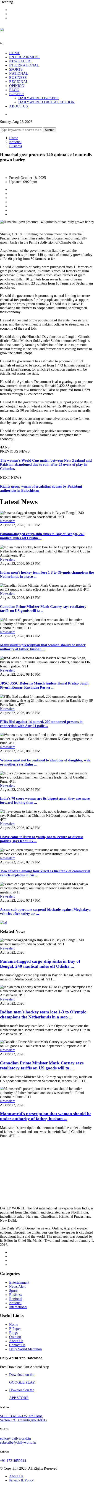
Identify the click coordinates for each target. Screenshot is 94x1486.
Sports (13, 1291)
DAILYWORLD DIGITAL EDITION (46, 102)
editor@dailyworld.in (15, 1438)
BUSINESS (18, 77)
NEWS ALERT (20, 61)
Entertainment (19, 1282)
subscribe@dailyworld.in (18, 1442)
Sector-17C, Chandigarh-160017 (23, 1420)
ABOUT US (18, 106)
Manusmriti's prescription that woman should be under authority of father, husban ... (43, 647)
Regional (15, 1299)
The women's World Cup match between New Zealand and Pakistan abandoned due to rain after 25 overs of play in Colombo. (46, 464)
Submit (49, 130)
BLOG (14, 90)
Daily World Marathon (25, 1349)
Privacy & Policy (21, 1480)
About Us (16, 1341)
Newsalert (7, 521)
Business (15, 146)
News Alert (17, 1286)
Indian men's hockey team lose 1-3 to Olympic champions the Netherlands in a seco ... (43, 1014)
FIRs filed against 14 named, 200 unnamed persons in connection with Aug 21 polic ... (41, 724)
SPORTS (16, 69)
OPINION (16, 86)
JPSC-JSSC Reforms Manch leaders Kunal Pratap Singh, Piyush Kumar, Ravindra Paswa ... (44, 685)
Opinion (15, 1337)
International (18, 1307)
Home (13, 138)
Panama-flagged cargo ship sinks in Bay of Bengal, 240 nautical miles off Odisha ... (40, 964)
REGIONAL (18, 82)
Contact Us (17, 1345)
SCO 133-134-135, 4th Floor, (21, 1416)
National (15, 142)
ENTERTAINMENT (24, 57)
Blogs (13, 1333)
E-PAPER (16, 94)
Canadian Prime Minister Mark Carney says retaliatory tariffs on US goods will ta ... (43, 609)
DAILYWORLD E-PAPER (38, 98)
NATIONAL (18, 73)
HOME (14, 53)
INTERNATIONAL (24, 65)
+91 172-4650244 (13, 1461)
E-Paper (15, 1329)
